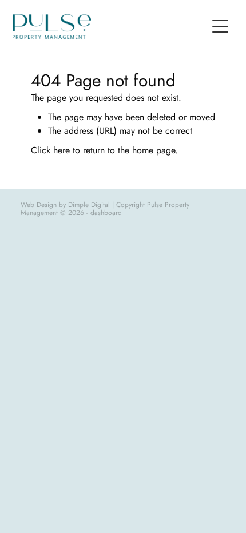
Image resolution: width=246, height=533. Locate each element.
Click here (50, 150)
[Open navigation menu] (220, 26)
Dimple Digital (89, 205)
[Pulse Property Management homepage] (110, 26)
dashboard (106, 213)
